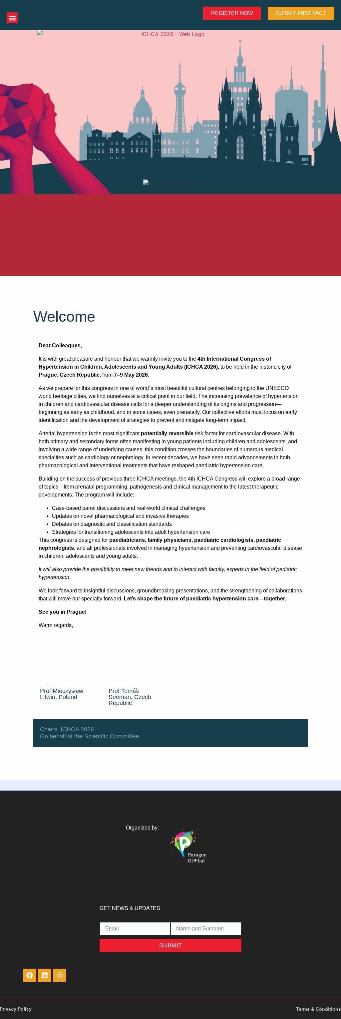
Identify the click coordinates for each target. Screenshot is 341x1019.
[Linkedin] (44, 975)
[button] (12, 17)
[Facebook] (29, 975)
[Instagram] (59, 975)
